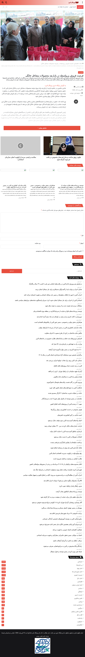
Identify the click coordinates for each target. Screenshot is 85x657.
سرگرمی (80, 608)
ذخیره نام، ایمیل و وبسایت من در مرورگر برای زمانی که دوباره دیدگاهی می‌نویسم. (59, 251)
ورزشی (80, 602)
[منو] (82, 3)
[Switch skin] (6, 3)
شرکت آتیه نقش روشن (42, 636)
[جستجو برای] (3, 3)
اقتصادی (76, 64)
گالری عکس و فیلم (77, 612)
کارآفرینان (79, 625)
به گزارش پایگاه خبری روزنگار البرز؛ (55, 85)
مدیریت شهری (78, 575)
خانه (81, 64)
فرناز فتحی (79, 87)
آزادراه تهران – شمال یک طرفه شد (67, 7)
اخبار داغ (79, 578)
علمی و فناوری (78, 598)
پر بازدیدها (79, 565)
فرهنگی (80, 592)
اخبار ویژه (79, 568)
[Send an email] (74, 87)
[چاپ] (76, 102)
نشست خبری (78, 595)
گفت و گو (79, 615)
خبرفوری (80, 622)
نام (82, 235)
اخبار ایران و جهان (77, 585)
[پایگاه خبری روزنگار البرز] (73, 2)
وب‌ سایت (37, 243)
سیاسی (80, 588)
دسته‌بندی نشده (77, 605)
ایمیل (81, 243)
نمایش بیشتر (42, 128)
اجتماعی (80, 562)
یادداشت (80, 618)
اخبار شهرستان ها (77, 572)
